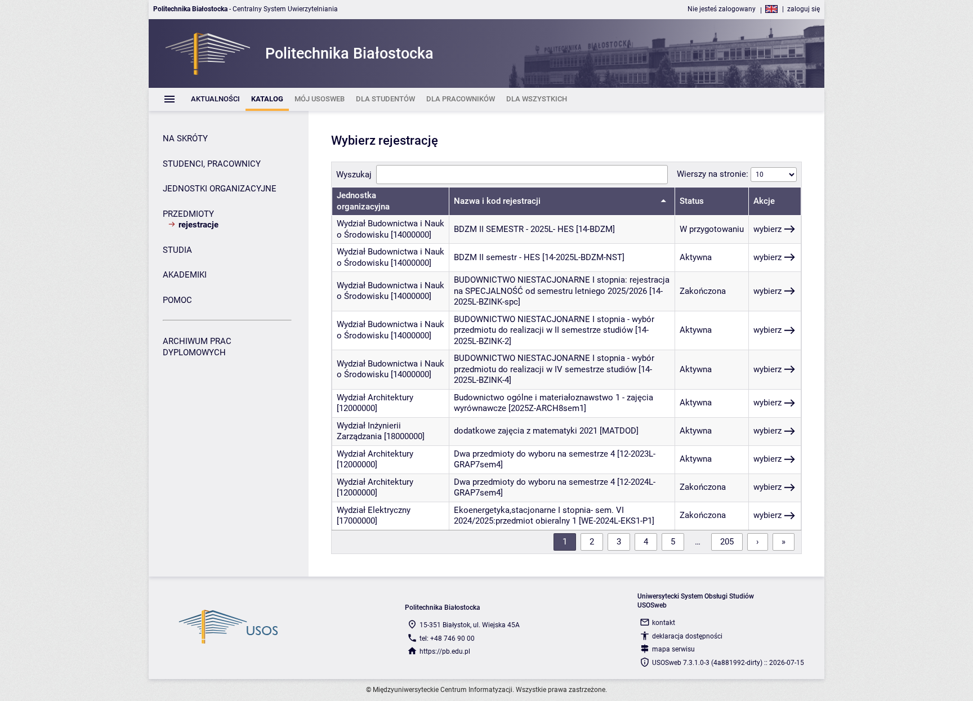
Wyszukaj (354, 174)
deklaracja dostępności (687, 636)
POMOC (177, 300)
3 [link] (619, 542)
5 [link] (673, 542)
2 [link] (592, 542)
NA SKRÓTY (185, 138)
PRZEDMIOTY (188, 214)
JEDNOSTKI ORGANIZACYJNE (219, 189)
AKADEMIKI (185, 275)
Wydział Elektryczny (373, 510)
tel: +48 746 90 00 (447, 638)
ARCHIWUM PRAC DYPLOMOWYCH (197, 347)
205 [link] (727, 542)
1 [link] (565, 542)
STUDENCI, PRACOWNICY (212, 164)
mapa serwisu (673, 649)
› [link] (757, 542)
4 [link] (646, 542)
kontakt (663, 623)
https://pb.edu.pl (444, 651)
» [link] (783, 542)
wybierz (767, 229)
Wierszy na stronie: (714, 174)
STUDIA (177, 250)
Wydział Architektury (375, 397)
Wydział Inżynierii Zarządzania (369, 431)
